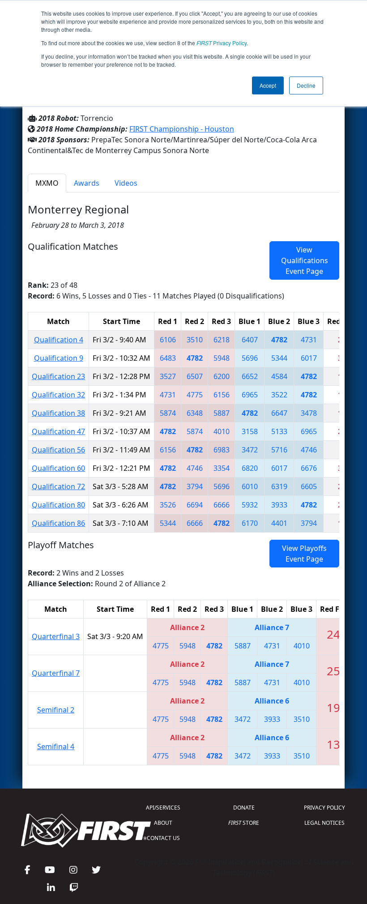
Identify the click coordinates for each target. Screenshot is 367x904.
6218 (221, 340)
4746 (309, 450)
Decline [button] (306, 85)
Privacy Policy (221, 43)
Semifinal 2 (55, 710)
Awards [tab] (86, 183)
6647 (279, 413)
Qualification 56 (58, 450)
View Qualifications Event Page (304, 260)
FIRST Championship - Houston (181, 129)
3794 (195, 486)
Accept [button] (268, 85)
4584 (279, 376)
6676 (309, 468)
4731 (309, 340)
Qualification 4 (58, 340)
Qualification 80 (58, 505)
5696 (250, 358)
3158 (250, 431)
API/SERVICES (163, 807)
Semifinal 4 (55, 746)
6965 (250, 395)
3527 (168, 376)
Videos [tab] (126, 183)
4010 (221, 431)
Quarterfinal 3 (56, 636)
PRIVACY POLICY (324, 807)
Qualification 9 (58, 358)
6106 (168, 340)
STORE (243, 823)
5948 (221, 358)
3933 (279, 505)
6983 (221, 450)
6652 (250, 376)
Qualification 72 (58, 486)
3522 (279, 395)
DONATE (244, 807)
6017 (309, 358)
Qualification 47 (58, 431)
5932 (250, 505)
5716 (279, 450)
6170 (250, 523)
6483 (168, 358)
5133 (279, 431)
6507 (195, 376)
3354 (221, 468)
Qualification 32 (58, 395)
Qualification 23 (58, 376)
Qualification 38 (58, 413)
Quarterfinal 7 (56, 673)
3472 (250, 450)
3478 (309, 413)
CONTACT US (163, 838)
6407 (250, 340)
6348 (195, 413)
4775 (195, 395)
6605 (309, 486)
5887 (221, 413)
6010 (250, 486)
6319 (279, 486)
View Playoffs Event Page (304, 553)
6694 (195, 505)
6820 (250, 468)
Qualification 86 (58, 523)
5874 (168, 413)
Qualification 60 (58, 468)
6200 (221, 376)
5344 (279, 358)
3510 (195, 340)
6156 (221, 395)
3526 (168, 505)
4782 (279, 340)
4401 (279, 523)
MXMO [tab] (47, 183)
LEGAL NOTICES (324, 823)
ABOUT (163, 823)
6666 (221, 505)
